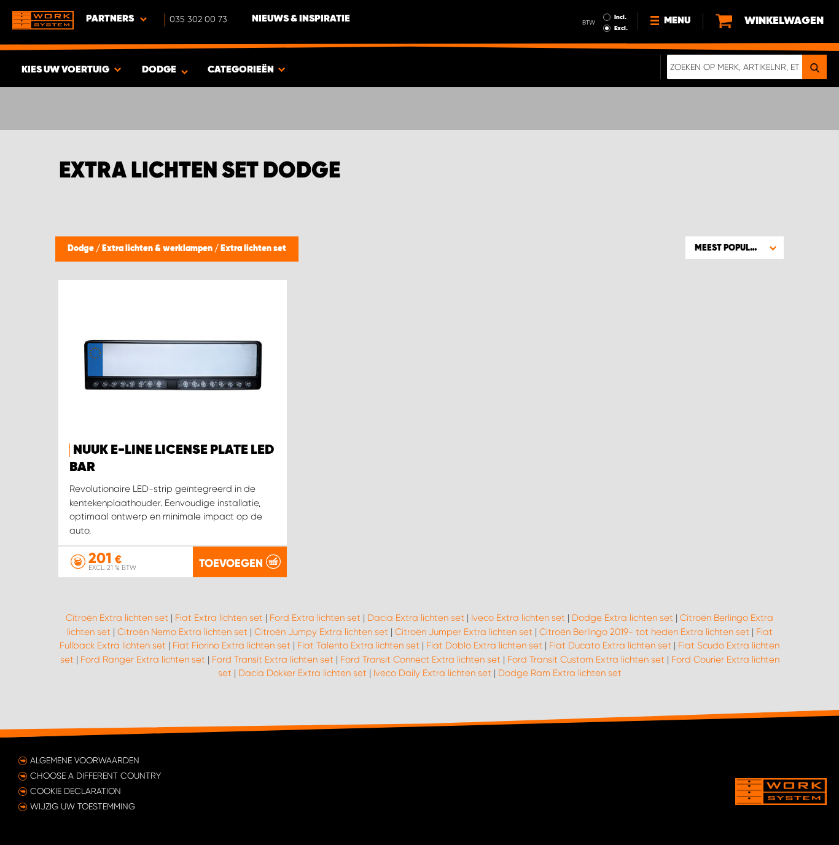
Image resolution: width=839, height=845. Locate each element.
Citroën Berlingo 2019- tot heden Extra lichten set (644, 631)
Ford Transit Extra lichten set (273, 659)
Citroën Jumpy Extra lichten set (321, 631)
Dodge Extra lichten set (622, 617)
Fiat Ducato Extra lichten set (610, 645)
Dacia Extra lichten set (415, 617)
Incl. (620, 17)
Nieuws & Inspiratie (301, 19)
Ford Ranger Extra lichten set (142, 659)
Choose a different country (95, 776)
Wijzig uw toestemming (82, 806)
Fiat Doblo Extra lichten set (484, 645)
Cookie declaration (75, 791)
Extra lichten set (253, 248)
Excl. (621, 28)
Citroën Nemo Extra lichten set (182, 631)
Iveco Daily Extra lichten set (432, 673)
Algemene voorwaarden (84, 760)
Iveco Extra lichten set (518, 617)
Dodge (82, 248)
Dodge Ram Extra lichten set (560, 673)
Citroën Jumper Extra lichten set (464, 631)
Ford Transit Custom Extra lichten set (586, 659)
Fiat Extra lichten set (219, 617)
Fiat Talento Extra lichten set (358, 645)
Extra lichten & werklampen (158, 248)
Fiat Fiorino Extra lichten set (232, 645)
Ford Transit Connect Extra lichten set (420, 659)
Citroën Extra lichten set (117, 617)
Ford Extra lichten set (315, 617)
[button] (734, 247)
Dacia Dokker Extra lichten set (302, 673)
